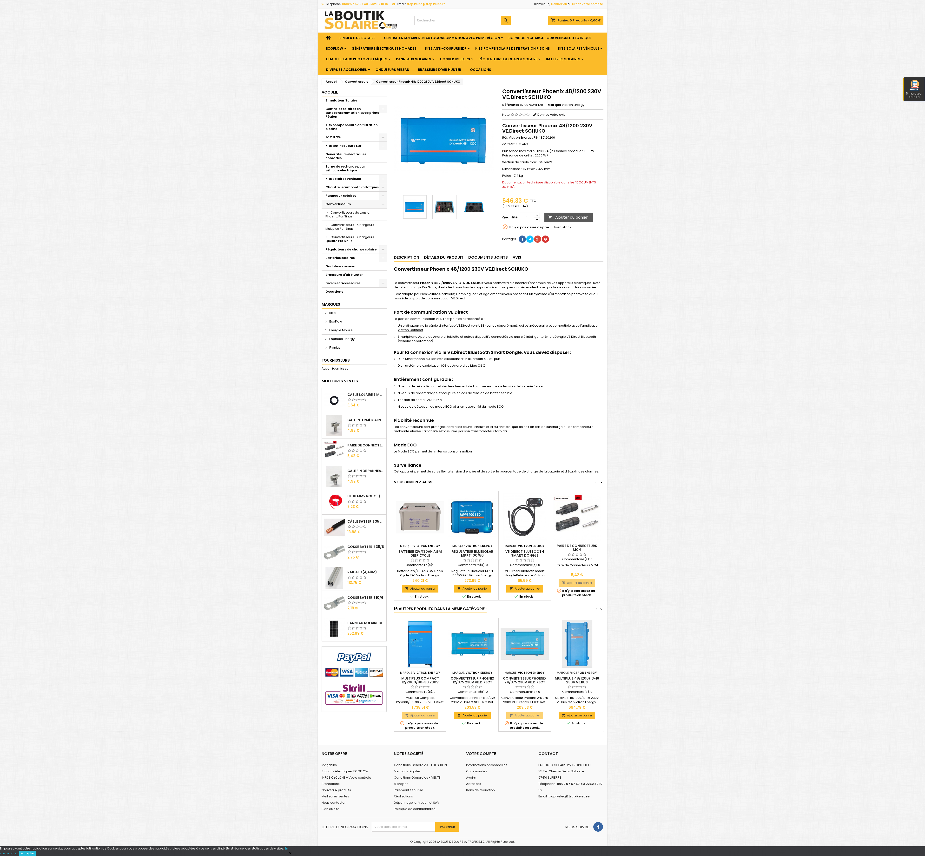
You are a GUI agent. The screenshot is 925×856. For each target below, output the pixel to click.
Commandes (476, 771)
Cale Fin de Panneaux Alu (365, 471)
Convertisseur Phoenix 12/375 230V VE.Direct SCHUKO (472, 682)
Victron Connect (410, 330)
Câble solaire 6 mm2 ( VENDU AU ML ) (365, 395)
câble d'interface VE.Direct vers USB (456, 325)
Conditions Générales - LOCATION (420, 765)
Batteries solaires (563, 59)
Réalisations (403, 796)
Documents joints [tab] (488, 257)
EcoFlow (335, 321)
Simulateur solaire (914, 95)
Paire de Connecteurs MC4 (365, 445)
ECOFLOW (334, 48)
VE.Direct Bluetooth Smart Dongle (484, 352)
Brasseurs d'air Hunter (439, 69)
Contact (548, 753)
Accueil (330, 92)
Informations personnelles (486, 765)
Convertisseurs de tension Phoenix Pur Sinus (348, 214)
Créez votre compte (587, 4)
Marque (554, 105)
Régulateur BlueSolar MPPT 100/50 (472, 553)
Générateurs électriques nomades (384, 48)
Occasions (480, 69)
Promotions (331, 784)
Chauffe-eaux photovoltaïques (356, 59)
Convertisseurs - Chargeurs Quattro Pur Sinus (349, 239)
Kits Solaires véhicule (578, 48)
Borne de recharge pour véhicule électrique (550, 37)
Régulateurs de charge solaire (508, 59)
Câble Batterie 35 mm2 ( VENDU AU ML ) (365, 521)
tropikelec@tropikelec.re (426, 4)
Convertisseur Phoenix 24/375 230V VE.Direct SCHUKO (525, 682)
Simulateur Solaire (357, 37)
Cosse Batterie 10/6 (365, 598)
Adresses (473, 784)
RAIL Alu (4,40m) (362, 572)
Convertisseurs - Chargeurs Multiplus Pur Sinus (349, 226)
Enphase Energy (342, 339)
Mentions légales (407, 771)
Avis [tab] (517, 257)
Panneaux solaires (413, 59)
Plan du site (330, 809)
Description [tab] (406, 257)
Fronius (334, 347)
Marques (331, 304)
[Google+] (537, 239)
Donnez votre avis (551, 114)
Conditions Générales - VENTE (417, 777)
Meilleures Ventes (340, 381)
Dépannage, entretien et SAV (416, 802)
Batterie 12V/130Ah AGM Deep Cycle (420, 553)
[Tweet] (530, 239)
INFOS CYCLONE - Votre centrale (346, 777)
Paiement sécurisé (408, 790)
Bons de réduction (480, 790)
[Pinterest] (545, 239)
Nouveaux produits (336, 790)
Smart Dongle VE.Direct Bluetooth (570, 336)
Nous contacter (334, 802)
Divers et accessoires (346, 69)
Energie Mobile (341, 330)
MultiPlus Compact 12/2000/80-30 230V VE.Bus (420, 682)
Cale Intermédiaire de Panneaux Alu (365, 420)
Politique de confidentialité (415, 809)
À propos (401, 784)
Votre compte (481, 753)
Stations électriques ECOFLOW (345, 771)
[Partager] (522, 239)
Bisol (333, 312)
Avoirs (471, 777)
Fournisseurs (336, 360)
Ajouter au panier (568, 217)
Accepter (27, 853)
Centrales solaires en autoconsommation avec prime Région (442, 37)
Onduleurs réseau (392, 69)
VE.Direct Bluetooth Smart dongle (524, 553)
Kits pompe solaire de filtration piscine (512, 48)
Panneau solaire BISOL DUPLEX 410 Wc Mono (365, 623)
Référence (510, 105)
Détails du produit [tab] (443, 257)
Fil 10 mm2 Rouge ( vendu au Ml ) (365, 496)
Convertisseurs (455, 59)
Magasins (329, 765)
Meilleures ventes (335, 796)
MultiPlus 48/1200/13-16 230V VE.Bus (577, 680)
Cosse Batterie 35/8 (365, 547)
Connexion (559, 4)
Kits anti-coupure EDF (446, 48)
